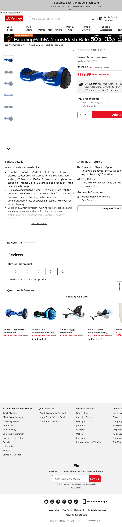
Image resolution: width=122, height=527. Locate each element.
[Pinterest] (65, 501)
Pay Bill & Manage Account (53, 412)
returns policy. (89, 186)
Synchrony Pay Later (13, 438)
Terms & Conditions (57, 521)
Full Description (39, 223)
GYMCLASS (106, 74)
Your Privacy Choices (71, 510)
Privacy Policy (53, 510)
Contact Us (8, 425)
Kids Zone (81, 438)
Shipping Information (13, 433)
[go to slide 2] (72, 9)
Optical (79, 433)
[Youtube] (70, 501)
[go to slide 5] (81, 9)
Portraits (80, 429)
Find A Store (82, 412)
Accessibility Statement (76, 515)
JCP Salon (80, 425)
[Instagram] (53, 501)
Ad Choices (72, 521)
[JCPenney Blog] (76, 501)
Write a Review (97, 49)
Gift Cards (8, 446)
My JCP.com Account (13, 417)
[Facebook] (59, 501)
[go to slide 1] (70, 9)
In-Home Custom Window (88, 442)
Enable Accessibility (10, 12)
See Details (88, 200)
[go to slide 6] (83, 9)
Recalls (6, 442)
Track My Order (10, 412)
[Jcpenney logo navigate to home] (14, 18)
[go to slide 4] (78, 9)
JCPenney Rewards (12, 421)
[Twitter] (47, 501)
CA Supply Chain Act (97, 510)
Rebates (7, 450)
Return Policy (9, 429)
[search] (94, 19)
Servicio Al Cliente (12, 454)
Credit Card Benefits (50, 421)
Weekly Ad (81, 421)
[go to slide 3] (75, 9)
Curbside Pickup (84, 417)
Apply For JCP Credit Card (52, 417)
